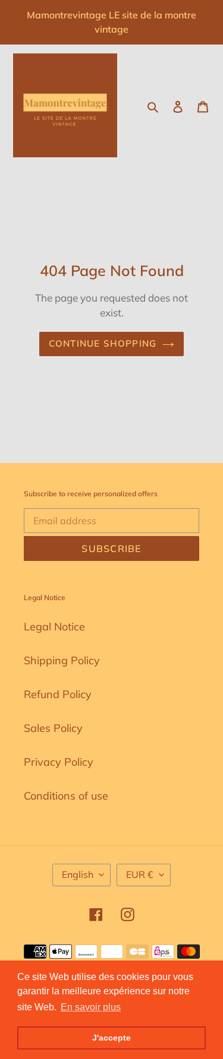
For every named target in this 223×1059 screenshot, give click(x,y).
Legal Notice (54, 626)
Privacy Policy (58, 762)
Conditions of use (66, 796)
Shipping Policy (62, 660)
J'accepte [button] (111, 1037)
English (77, 874)
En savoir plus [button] (91, 1007)
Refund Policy (58, 694)
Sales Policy (53, 728)
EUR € (139, 874)
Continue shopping (103, 343)
